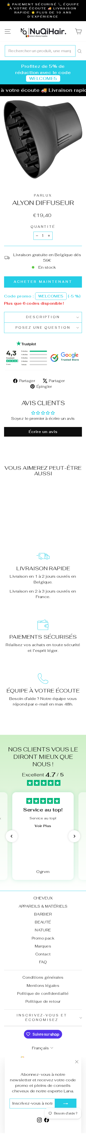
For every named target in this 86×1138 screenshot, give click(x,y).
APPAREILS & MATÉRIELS (43, 906)
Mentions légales (43, 985)
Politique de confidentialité (43, 993)
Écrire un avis (43, 431)
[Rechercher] (79, 51)
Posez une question (43, 328)
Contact (43, 954)
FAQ (43, 962)
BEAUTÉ (43, 922)
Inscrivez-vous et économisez (41, 1017)
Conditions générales (42, 977)
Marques (43, 946)
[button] (12, 836)
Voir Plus (43, 826)
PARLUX (43, 195)
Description (43, 317)
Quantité (43, 227)
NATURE (43, 930)
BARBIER (43, 914)
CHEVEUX (43, 898)
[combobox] (40, 51)
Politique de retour (43, 1001)
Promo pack (43, 938)
